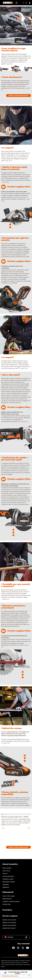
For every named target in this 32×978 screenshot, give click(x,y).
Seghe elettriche (7, 899)
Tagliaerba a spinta (8, 879)
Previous (3, 828)
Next (28, 828)
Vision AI (5, 873)
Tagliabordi (5, 887)
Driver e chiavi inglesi (8, 896)
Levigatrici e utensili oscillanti (10, 901)
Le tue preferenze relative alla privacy (17, 972)
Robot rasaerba (6, 868)
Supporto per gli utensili (9, 925)
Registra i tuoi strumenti (9, 920)
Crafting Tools (6, 904)
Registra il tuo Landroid (9, 922)
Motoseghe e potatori (8, 882)
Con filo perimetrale (8, 876)
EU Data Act (18, 962)
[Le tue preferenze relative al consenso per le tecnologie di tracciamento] (29, 975)
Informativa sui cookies (10, 964)
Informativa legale (19, 964)
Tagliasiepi (5, 884)
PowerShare (7, 910)
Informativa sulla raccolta (10, 976)
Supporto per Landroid (8, 928)
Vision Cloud (6, 871)
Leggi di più (9, 64)
